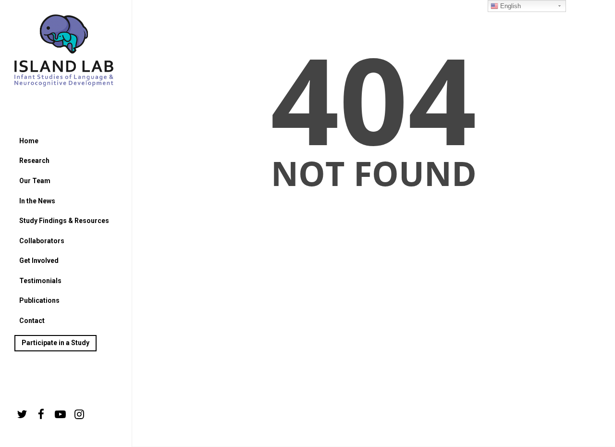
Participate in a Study (55, 343)
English (509, 6)
